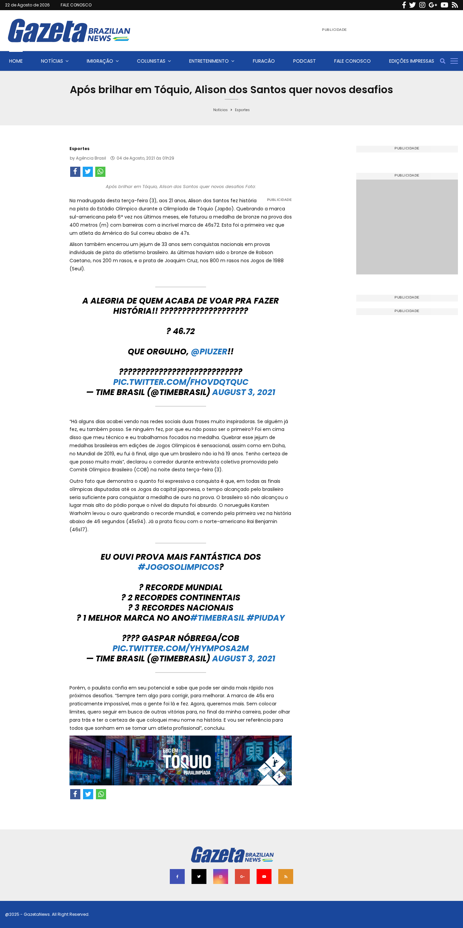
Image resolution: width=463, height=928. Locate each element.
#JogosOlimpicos (178, 567)
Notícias (52, 61)
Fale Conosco (352, 61)
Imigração (100, 61)
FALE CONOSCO (76, 5)
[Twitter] (412, 5)
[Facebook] (404, 5)
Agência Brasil (91, 158)
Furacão (264, 61)
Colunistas (151, 61)
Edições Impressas (411, 61)
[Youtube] (444, 5)
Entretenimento (209, 61)
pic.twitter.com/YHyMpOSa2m (181, 648)
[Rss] (455, 5)
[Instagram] (422, 5)
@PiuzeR (209, 351)
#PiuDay (266, 617)
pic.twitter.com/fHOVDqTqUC (180, 382)
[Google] (433, 5)
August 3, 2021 (243, 392)
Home (16, 61)
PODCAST (304, 61)
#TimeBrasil (217, 617)
